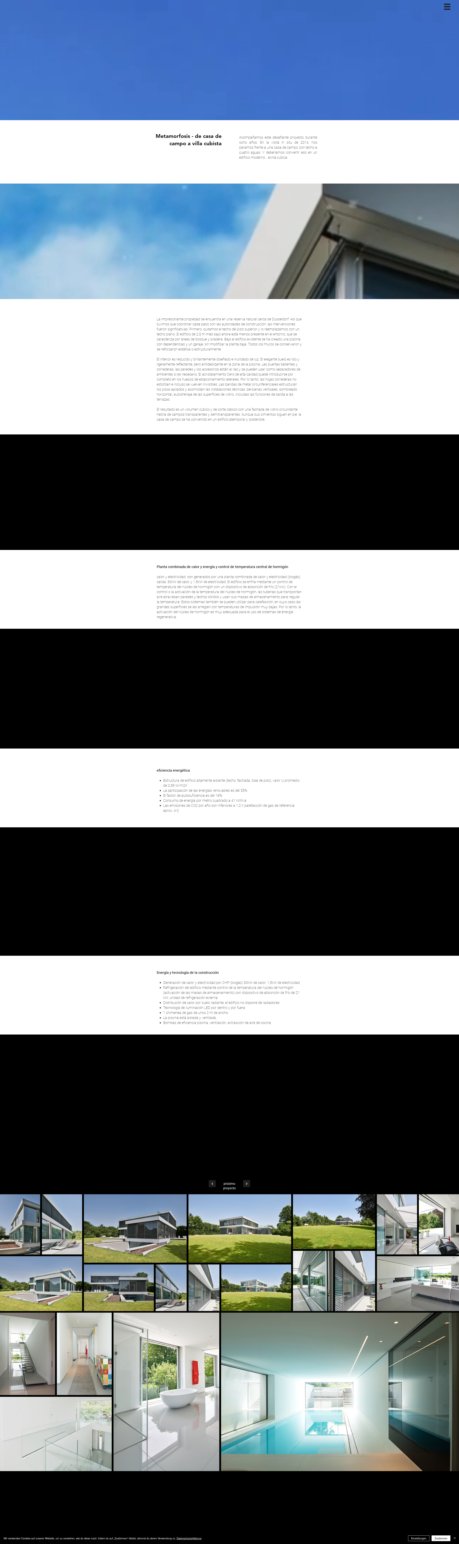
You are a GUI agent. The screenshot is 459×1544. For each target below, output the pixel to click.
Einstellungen (418, 1538)
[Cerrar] (455, 1538)
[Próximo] (212, 1183)
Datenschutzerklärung (189, 1538)
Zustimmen (441, 1538)
